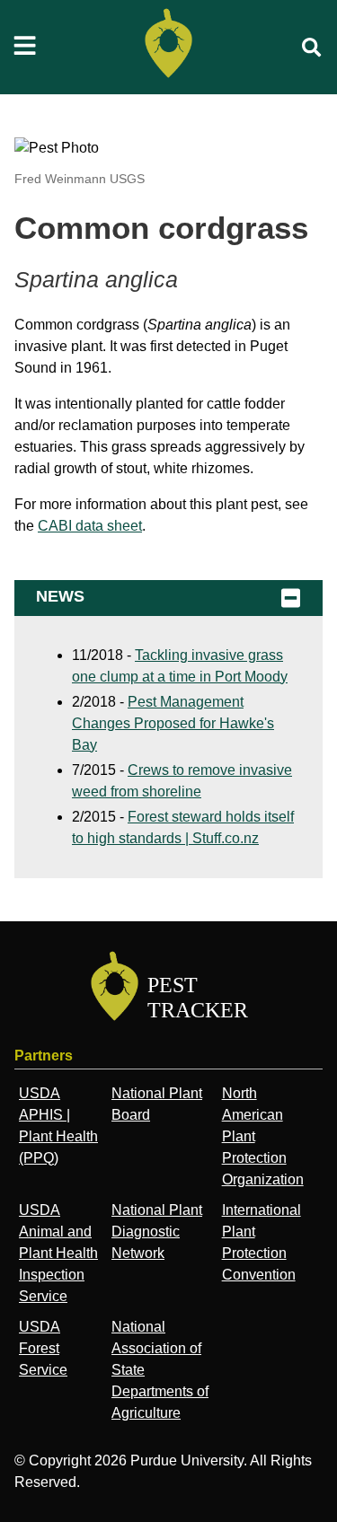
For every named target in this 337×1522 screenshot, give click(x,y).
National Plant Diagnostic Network (156, 1231)
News (60, 596)
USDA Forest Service (43, 1348)
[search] (312, 48)
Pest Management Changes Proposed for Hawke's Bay (173, 723)
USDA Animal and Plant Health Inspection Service (58, 1253)
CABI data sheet (90, 525)
